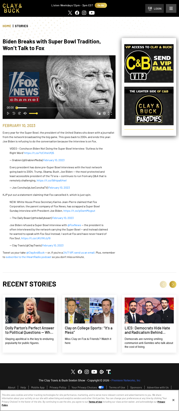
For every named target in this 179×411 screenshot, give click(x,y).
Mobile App (38, 387)
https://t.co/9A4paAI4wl (52, 180)
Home (7, 26)
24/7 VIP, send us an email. (79, 252)
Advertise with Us (158, 387)
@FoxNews (74, 225)
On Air (101, 5)
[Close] (173, 400)
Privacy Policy (58, 387)
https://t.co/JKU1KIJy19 (35, 238)
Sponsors (136, 387)
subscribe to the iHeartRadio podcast (28, 256)
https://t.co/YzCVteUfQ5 (39, 152)
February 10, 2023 (54, 160)
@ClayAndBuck (35, 252)
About (11, 387)
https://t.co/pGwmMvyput (79, 210)
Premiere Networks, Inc (126, 380)
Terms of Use (117, 387)
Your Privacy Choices (84, 387)
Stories (21, 26)
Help (23, 387)
